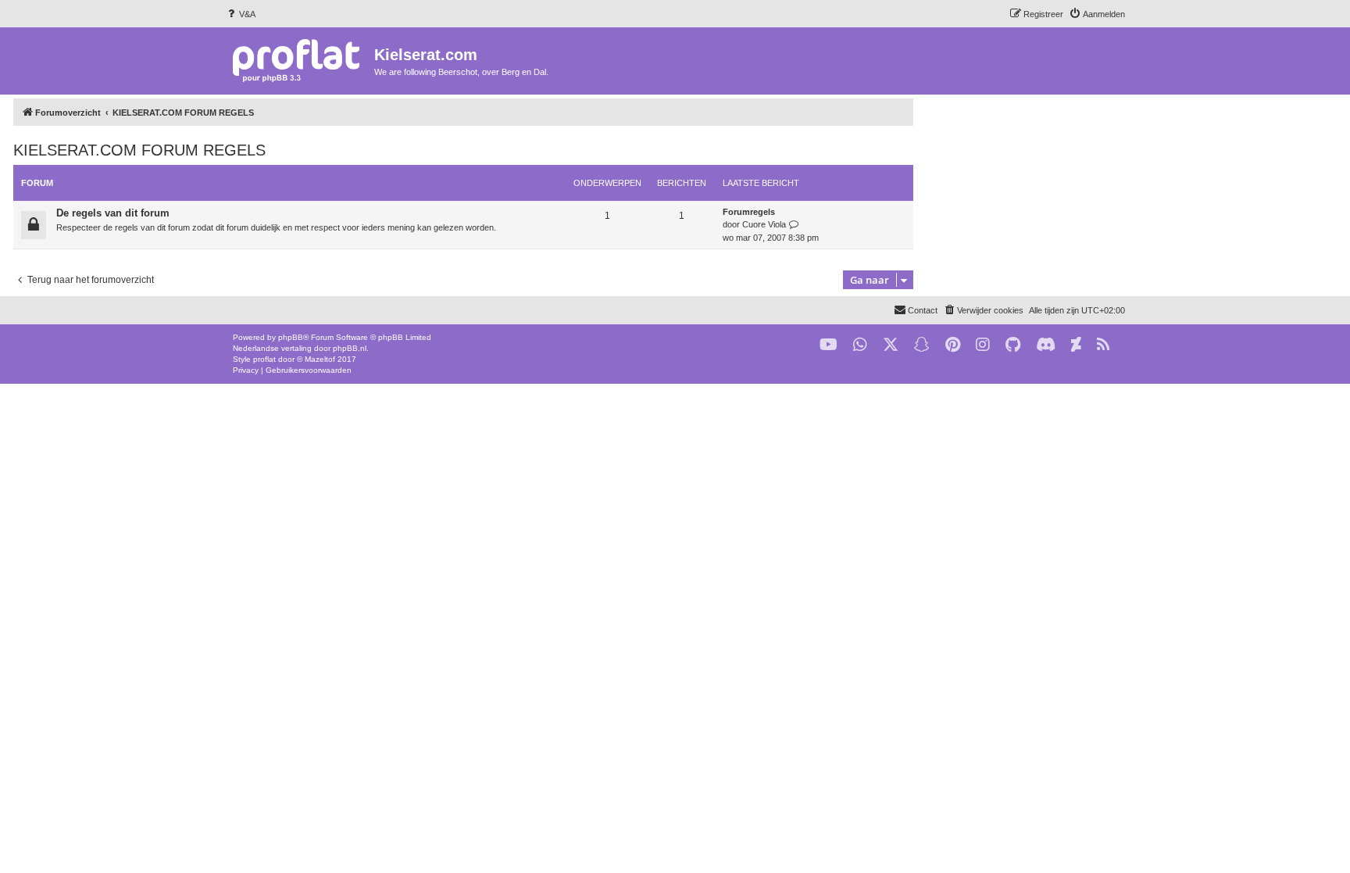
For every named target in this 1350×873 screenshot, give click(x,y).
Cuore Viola (764, 224)
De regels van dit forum (113, 213)
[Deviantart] (1076, 345)
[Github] (1013, 345)
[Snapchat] (922, 345)
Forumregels (749, 211)
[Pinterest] (952, 345)
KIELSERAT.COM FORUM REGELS (139, 150)
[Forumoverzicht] (299, 59)
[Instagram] (983, 345)
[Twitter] (890, 345)
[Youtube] (828, 345)
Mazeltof (320, 359)
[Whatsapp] (860, 345)
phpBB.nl (349, 348)
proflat (264, 359)
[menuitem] (240, 14)
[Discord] (1045, 345)
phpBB (290, 337)
